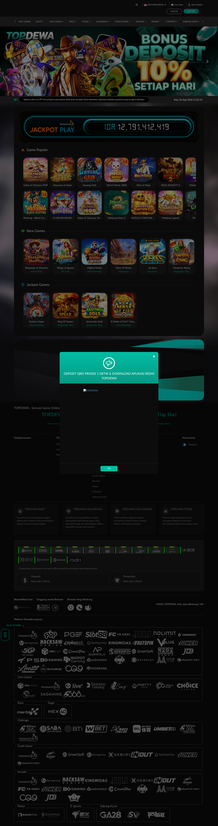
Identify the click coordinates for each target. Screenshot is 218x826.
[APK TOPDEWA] (109, 423)
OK (109, 468)
